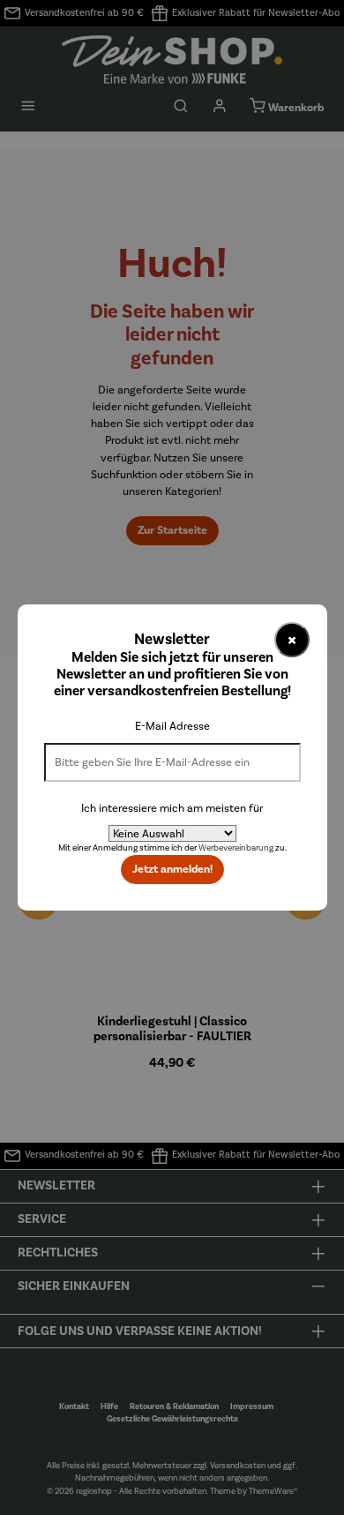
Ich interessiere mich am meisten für (172, 807)
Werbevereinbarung (235, 848)
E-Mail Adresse (172, 725)
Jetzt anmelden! (172, 869)
